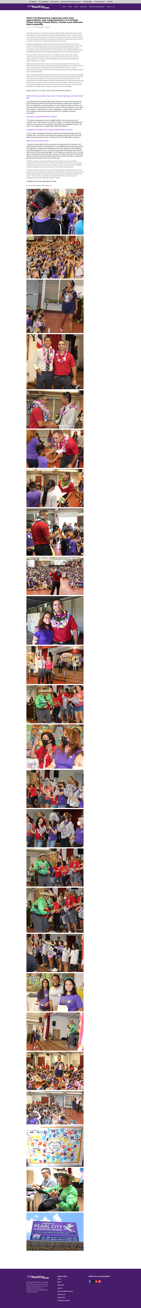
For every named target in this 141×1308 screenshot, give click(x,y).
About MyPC (83, 6)
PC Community (43, 2)
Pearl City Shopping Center (97, 6)
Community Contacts (63, 1300)
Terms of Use (61, 1294)
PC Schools (54, 2)
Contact (109, 6)
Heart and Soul (100, 2)
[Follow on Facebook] (89, 1281)
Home (64, 6)
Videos (76, 6)
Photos (70, 6)
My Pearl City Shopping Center (71, 2)
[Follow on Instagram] (99, 1281)
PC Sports (33, 2)
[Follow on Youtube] (96, 1281)
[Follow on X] (93, 1281)
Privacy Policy (61, 1297)
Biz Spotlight (88, 2)
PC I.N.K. (110, 2)
